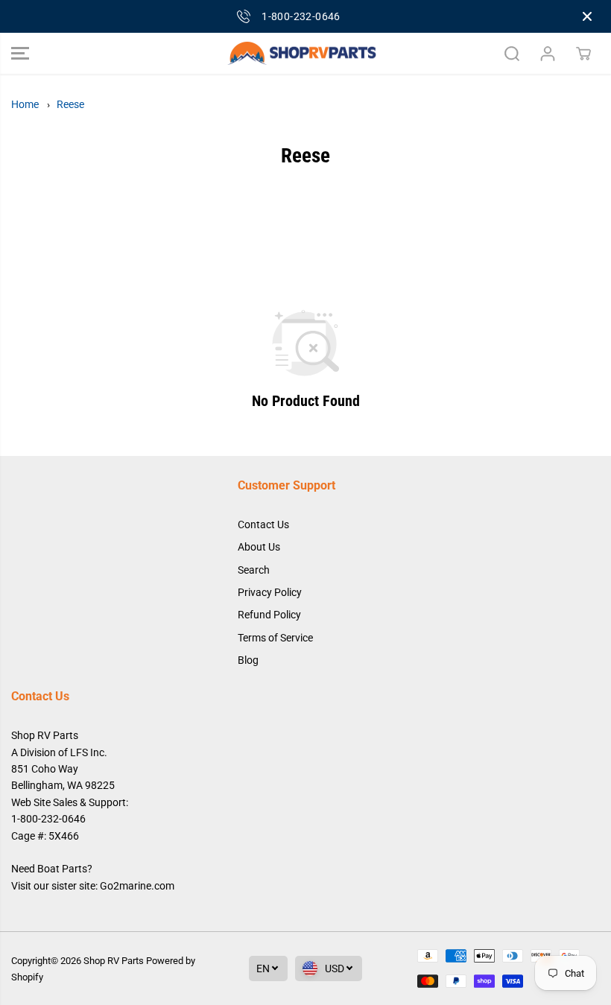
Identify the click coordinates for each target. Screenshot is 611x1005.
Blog (248, 660)
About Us (259, 547)
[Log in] (547, 53)
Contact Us (263, 524)
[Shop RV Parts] (301, 54)
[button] (20, 53)
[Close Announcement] (587, 16)
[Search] (512, 53)
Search (254, 570)
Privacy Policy (270, 592)
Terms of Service (275, 638)
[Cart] (583, 53)
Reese (70, 104)
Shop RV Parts (113, 960)
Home (25, 104)
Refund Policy (269, 615)
